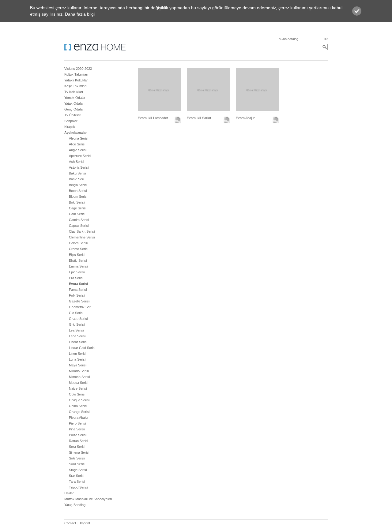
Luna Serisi (77, 359)
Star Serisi (76, 476)
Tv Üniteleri (72, 115)
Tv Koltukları (73, 92)
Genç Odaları (74, 109)
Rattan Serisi (78, 441)
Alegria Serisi (78, 138)
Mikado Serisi (79, 371)
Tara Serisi (77, 481)
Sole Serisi (77, 458)
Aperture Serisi (80, 156)
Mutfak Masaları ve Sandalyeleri (88, 499)
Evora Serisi (78, 284)
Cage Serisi (77, 208)
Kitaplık (69, 127)
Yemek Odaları (75, 97)
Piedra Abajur (79, 417)
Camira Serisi (79, 220)
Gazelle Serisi (79, 301)
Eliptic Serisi (78, 260)
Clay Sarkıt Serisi (82, 231)
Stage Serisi (78, 470)
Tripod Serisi (78, 487)
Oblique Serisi (79, 400)
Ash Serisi (76, 161)
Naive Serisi (78, 388)
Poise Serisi (77, 435)
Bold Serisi (77, 202)
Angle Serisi (77, 150)
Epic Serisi (77, 272)
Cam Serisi (77, 214)
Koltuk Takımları (76, 74)
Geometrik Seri (80, 307)
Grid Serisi (77, 324)
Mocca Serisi (78, 382)
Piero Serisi (77, 423)
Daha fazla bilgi (80, 14)
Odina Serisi (78, 406)
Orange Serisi (79, 412)
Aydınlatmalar (75, 132)
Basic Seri (76, 179)
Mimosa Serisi (79, 377)
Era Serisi (76, 278)
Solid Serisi (77, 464)
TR (325, 39)
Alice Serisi (77, 144)
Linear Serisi (78, 342)
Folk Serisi (77, 295)
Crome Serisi (78, 249)
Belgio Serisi (78, 185)
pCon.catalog (288, 39)
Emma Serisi (78, 266)
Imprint (85, 523)
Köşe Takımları (75, 86)
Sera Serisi (77, 446)
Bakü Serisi (77, 173)
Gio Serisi (76, 313)
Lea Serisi (76, 330)
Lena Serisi (77, 336)
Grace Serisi (78, 318)
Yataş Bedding (74, 505)
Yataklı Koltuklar (76, 80)
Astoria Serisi (79, 167)
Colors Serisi (78, 243)
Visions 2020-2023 (78, 68)
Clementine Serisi (82, 237)
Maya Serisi (77, 365)
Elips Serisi (77, 255)
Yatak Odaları (74, 103)
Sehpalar (70, 121)
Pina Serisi (77, 429)
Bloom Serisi (78, 196)
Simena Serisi (79, 452)
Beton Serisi (78, 191)
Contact (70, 523)
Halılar (69, 493)
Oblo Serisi (77, 394)
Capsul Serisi (79, 225)
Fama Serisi (78, 289)
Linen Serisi (77, 353)
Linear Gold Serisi (82, 348)
